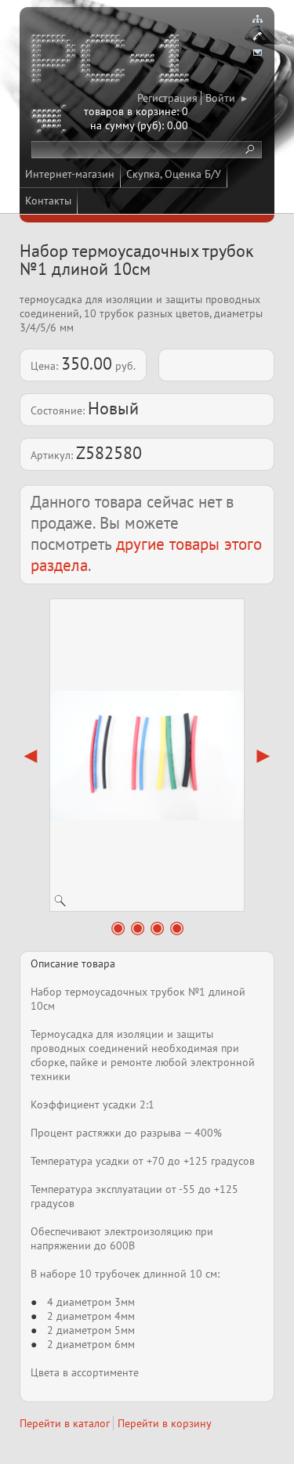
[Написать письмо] (257, 53)
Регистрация (167, 98)
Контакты (48, 200)
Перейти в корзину (165, 1423)
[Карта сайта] (257, 18)
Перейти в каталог (65, 1423)
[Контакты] (257, 36)
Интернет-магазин (69, 174)
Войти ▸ (226, 98)
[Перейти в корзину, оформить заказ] (51, 121)
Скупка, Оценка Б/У (173, 174)
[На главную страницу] (111, 61)
